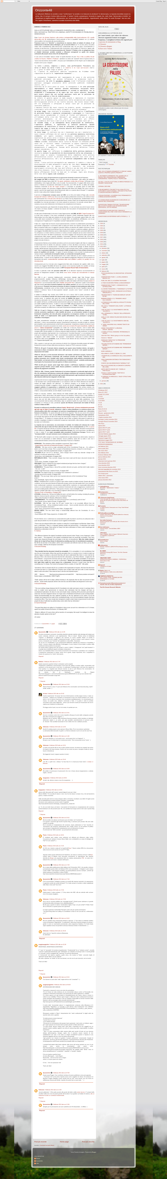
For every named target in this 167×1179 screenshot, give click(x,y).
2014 (101, 244)
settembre (105, 255)
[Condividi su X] (62, 624)
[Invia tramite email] (59, 624)
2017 (101, 237)
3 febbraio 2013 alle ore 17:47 (52, 661)
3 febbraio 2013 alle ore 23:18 (61, 684)
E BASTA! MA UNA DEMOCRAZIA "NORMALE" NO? (115, 363)
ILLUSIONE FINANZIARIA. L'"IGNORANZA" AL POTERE (116, 289)
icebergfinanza (104, 486)
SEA (80, 213)
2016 (101, 239)
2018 (101, 235)
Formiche (103, 506)
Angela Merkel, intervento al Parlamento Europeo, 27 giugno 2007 (53, 445)
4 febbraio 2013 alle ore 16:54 (55, 835)
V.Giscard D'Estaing (40, 546)
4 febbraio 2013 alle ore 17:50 (57, 899)
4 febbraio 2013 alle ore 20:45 (58, 778)
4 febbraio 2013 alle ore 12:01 (57, 745)
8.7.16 (100, 404)
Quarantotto (42, 632)
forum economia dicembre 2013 (107, 467)
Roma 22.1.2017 (103, 392)
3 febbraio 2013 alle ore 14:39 (56, 632)
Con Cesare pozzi (103, 473)
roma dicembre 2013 (104, 463)
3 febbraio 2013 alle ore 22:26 (57, 944)
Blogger (94, 1152)
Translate (111, 164)
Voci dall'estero (104, 527)
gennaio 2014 (102, 459)
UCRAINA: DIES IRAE (104, 186)
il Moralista (103, 532)
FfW (83, 858)
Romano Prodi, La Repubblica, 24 (48, 492)
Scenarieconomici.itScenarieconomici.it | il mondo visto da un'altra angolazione (112, 583)
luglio (103, 259)
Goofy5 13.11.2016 (103, 394)
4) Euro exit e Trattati (105, 48)
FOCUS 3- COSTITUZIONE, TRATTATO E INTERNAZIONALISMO (113, 373)
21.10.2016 (101, 400)
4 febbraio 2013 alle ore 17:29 (61, 865)
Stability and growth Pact (67, 282)
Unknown (46, 726)
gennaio (104, 381)
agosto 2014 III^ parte (104, 427)
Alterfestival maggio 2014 (105, 440)
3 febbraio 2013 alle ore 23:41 (61, 712)
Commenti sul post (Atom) (47, 1145)
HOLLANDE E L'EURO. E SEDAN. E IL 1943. (113, 353)
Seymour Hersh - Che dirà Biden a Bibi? (110, 528)
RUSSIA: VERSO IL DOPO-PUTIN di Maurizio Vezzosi (114, 546)
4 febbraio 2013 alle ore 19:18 (57, 930)
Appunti (102, 565)
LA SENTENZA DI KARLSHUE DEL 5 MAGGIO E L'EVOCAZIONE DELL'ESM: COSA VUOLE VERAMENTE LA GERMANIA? (114, 212)
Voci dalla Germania (106, 520)
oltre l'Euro (101, 423)
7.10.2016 (101, 398)
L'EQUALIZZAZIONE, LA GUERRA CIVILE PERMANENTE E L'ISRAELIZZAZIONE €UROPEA (114, 196)
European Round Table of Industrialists (76, 267)
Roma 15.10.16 (102, 409)
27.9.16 (100, 396)
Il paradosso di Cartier (105, 566)
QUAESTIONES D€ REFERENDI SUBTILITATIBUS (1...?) (114, 216)
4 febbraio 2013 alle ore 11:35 (57, 726)
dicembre (104, 248)
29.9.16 (100, 407)
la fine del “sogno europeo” (56, 186)
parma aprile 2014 (103, 448)
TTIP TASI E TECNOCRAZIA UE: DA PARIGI (110, 442)
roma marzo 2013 (103, 477)
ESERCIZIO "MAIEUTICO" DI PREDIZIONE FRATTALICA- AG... (113, 340)
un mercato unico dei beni (53, 198)
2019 (101, 232)
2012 (101, 383)
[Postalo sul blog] (61, 624)
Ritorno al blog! (104, 541)
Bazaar (38, 1158)
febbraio (104, 271)
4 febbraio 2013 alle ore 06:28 (62, 984)
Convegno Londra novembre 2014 (107, 419)
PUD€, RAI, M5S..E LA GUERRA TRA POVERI (114, 280)
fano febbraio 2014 (103, 452)
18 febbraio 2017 (103, 390)
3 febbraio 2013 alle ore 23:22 (61, 817)
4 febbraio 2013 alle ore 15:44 (57, 759)
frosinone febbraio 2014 (104, 454)
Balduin (41, 661)
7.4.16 (100, 402)
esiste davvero (81, 1092)
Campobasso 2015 (103, 415)
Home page (64, 1142)
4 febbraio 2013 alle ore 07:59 (61, 1072)
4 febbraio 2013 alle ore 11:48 (61, 736)
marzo (103, 269)
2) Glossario (102, 44)
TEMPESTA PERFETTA (106, 576)
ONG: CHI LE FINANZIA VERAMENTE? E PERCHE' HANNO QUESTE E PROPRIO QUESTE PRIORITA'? (114, 172)
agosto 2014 (101, 425)
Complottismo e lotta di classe (107, 493)
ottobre (104, 253)
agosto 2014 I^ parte (104, 432)
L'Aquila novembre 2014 (105, 417)
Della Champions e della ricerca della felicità (111, 572)
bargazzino (46, 778)
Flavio (45, 835)
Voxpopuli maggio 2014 (104, 438)
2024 (101, 223)
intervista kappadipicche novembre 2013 (109, 469)
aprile (103, 266)
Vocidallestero (104, 539)
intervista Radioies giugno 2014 (107, 434)
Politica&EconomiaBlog (107, 513)
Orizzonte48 (43, 10)
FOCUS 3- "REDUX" (106, 338)
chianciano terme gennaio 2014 (107, 461)
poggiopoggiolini (44, 944)
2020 (101, 230)
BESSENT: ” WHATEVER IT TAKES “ (109, 488)
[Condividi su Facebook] (64, 624)
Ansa (69, 848)
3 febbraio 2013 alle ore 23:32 (55, 693)
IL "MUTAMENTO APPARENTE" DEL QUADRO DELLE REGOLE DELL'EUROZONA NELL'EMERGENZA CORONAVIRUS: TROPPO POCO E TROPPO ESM (113, 177)
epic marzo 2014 (103, 450)
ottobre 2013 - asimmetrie (105, 475)
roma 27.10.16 (102, 411)
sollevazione (104, 545)
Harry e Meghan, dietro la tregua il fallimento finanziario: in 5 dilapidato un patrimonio (114, 535)
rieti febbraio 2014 (103, 446)
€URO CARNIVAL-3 (106, 351)
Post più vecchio (88, 1142)
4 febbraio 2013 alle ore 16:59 (61, 768)
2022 (101, 225)
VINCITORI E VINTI (105, 558)
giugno (104, 262)
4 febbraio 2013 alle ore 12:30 (53, 1089)
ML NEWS (103, 551)
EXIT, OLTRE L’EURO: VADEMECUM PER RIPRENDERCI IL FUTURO (111, 578)
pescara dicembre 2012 (104, 479)
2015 (101, 241)
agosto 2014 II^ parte (104, 429)
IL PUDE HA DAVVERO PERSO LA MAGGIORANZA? (115, 283)
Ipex (91, 854)
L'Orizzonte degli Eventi (107, 497)
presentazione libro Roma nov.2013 (108, 471)
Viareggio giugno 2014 (104, 436)
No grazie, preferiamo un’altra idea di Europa (70, 181)
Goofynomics (104, 492)
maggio (104, 264)
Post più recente (40, 1142)
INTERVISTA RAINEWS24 (105, 444)
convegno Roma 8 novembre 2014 (107, 421)
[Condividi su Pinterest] (66, 624)
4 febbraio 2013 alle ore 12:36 (61, 1104)
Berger (52, 858)
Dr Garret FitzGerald (40, 602)
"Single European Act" (88, 213)
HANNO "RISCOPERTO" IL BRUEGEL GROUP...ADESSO (111, 328)
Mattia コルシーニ (105, 570)
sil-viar (45, 693)
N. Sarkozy (37, 531)
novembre (105, 250)
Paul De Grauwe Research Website (110, 587)
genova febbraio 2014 (104, 457)
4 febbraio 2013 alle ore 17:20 (55, 845)
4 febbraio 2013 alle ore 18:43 (61, 918)
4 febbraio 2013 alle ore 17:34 (61, 879)
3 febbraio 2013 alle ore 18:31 (54, 790)
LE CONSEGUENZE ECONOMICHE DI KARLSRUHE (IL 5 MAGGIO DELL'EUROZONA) (114, 200)
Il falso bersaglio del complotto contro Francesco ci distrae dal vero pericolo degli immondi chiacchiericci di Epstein (114, 500)
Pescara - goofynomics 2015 (106, 413)
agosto (104, 257)
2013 (101, 246)
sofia (37, 1163)
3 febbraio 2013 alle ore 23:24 (61, 977)
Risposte (42, 681)
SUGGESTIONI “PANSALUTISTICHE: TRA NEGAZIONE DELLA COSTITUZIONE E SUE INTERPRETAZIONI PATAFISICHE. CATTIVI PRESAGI (113, 206)
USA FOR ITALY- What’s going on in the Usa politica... (116, 335)
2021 (101, 228)
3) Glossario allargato (105, 46)
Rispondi (41, 656)
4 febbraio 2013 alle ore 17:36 (55, 890)
